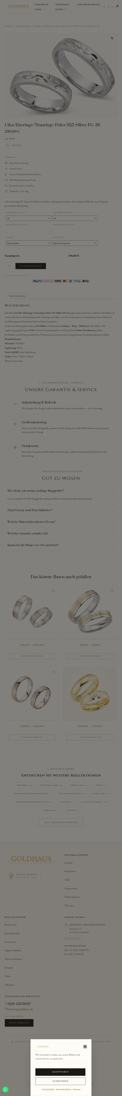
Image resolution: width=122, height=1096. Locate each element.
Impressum (76, 1089)
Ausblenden (60, 1081)
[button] (85, 1046)
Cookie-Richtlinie (48, 1089)
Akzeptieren (60, 1072)
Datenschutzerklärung (63, 1089)
